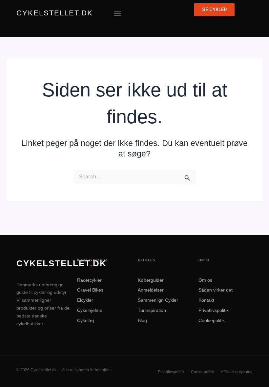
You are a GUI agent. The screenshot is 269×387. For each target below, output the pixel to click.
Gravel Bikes (90, 290)
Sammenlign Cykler (158, 300)
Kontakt (206, 300)
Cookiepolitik (211, 320)
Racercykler (89, 280)
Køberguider (151, 280)
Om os (205, 280)
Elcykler (85, 300)
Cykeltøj (85, 320)
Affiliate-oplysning (237, 372)
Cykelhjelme (89, 310)
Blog (142, 320)
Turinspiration (152, 310)
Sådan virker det (215, 290)
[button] (117, 13)
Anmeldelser (151, 290)
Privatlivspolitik (213, 310)
